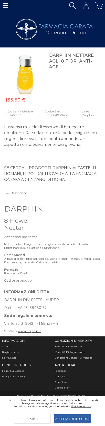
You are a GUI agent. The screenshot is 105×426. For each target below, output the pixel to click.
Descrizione (19, 193)
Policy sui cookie (81, 406)
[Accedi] (86, 5)
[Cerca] (72, 5)
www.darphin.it (29, 331)
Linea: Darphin (88, 113)
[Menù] (5, 5)
